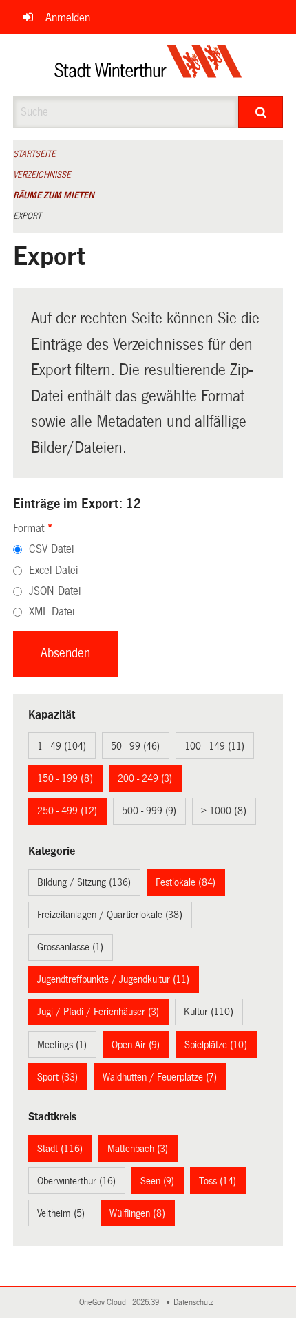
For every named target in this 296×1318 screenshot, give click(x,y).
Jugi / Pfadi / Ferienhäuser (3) (98, 1011)
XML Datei (51, 611)
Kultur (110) (208, 1011)
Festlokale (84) (185, 882)
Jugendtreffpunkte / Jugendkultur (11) (113, 979)
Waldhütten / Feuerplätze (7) (160, 1077)
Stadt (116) (60, 1148)
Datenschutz (195, 1302)
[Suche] (260, 112)
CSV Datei (51, 549)
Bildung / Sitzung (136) (84, 882)
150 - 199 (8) (65, 778)
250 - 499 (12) (67, 810)
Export (27, 216)
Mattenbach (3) (137, 1148)
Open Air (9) (136, 1044)
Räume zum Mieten (53, 195)
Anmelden (67, 17)
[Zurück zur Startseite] (148, 65)
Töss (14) (217, 1181)
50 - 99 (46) (135, 746)
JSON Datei (55, 591)
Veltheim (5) (61, 1213)
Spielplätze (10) (215, 1044)
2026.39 (146, 1302)
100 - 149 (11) (214, 746)
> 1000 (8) (223, 810)
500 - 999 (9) (149, 810)
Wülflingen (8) (137, 1213)
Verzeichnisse (42, 175)
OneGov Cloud (104, 1302)
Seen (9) (157, 1181)
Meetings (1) (62, 1044)
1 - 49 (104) (61, 746)
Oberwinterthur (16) (76, 1181)
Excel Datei (53, 570)
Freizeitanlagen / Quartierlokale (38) (109, 914)
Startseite (34, 154)
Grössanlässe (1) (70, 947)
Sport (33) (57, 1077)
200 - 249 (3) (145, 778)
